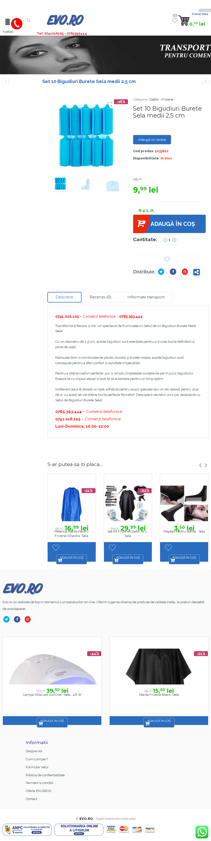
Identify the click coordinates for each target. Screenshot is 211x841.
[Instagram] (186, 271)
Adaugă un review (152, 140)
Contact (31, 799)
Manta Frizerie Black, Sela (159, 695)
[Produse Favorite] (175, 23)
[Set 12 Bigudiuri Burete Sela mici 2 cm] (5, 81)
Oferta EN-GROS (38, 791)
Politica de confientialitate (45, 775)
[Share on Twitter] (162, 271)
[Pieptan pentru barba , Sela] (184, 503)
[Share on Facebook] (174, 271)
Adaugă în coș (173, 224)
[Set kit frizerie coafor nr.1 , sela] (128, 503)
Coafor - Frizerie (161, 99)
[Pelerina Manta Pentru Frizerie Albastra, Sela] (71, 503)
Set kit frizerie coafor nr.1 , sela (128, 533)
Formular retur (37, 767)
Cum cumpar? (37, 759)
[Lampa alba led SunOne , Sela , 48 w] (52, 666)
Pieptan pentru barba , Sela (184, 531)
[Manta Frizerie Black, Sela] (159, 666)
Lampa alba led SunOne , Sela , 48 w (52, 695)
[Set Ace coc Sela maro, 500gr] (205, 81)
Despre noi (34, 751)
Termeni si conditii (39, 783)
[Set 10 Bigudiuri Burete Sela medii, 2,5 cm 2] (86, 136)
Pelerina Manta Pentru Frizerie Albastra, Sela (72, 533)
